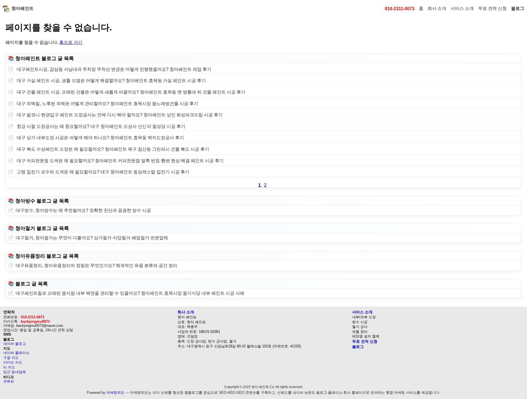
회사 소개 (437, 8)
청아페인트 (22, 8)
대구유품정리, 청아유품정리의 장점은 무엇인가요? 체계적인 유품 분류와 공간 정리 (96, 265)
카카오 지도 (12, 362)
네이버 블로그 (14, 344)
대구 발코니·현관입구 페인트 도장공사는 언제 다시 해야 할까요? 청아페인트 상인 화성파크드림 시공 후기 (119, 115)
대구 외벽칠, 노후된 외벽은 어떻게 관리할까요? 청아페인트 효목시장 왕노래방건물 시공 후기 (107, 103)
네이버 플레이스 (16, 353)
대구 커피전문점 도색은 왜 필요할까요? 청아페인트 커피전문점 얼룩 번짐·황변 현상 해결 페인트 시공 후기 (120, 160)
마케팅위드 (115, 392)
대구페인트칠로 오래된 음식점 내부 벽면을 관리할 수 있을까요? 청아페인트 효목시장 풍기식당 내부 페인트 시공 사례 (130, 293)
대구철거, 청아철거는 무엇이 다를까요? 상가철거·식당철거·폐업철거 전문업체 (92, 237)
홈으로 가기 (70, 42)
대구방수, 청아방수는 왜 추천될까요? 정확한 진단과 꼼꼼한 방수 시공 (83, 210)
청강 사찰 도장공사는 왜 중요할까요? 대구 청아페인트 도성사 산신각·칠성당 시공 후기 (100, 126)
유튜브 (8, 381)
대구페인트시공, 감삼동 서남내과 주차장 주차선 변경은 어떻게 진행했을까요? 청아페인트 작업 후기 (113, 69)
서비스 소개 (462, 8)
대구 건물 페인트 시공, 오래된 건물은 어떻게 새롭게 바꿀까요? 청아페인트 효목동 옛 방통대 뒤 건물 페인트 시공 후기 (130, 92)
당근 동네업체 (14, 372)
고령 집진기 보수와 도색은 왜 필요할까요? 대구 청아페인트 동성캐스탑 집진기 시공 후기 (102, 172)
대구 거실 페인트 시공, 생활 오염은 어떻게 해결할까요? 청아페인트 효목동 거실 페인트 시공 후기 (111, 80)
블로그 (517, 8)
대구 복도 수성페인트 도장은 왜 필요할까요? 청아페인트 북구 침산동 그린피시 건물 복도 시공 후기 (112, 149)
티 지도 (9, 367)
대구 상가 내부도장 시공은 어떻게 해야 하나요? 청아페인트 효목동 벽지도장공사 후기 (100, 137)
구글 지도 (11, 358)
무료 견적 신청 (492, 8)
